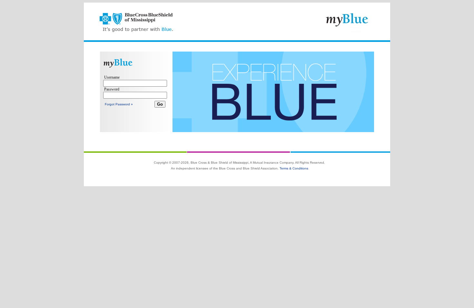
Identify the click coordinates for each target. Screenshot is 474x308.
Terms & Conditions (294, 168)
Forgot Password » (119, 104)
